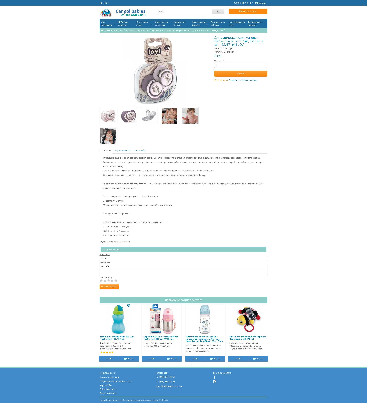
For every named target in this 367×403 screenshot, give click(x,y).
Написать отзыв (249, 80)
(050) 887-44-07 (244, 2)
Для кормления (106, 23)
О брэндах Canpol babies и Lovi (116, 381)
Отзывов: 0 (234, 80)
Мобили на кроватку (123, 23)
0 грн (109, 358)
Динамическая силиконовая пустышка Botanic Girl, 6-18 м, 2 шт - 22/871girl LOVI (187, 30)
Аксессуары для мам (237, 23)
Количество (219, 60)
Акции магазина (108, 392)
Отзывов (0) (140, 150)
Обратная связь (108, 389)
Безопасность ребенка (218, 23)
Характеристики (122, 150)
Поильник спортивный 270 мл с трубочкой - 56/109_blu (117, 337)
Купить (241, 73)
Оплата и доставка (109, 377)
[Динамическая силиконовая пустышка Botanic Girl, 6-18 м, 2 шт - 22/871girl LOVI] (155, 70)
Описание (106, 150)
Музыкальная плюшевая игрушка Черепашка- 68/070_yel (247, 337)
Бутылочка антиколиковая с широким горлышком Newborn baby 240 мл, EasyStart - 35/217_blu (204, 338)
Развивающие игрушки (199, 23)
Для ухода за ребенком (161, 23)
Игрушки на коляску (179, 23)
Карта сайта (106, 385)
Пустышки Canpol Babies (137, 30)
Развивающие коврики (255, 23)
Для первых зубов (142, 23)
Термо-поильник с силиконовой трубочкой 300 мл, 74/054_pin (161, 337)
